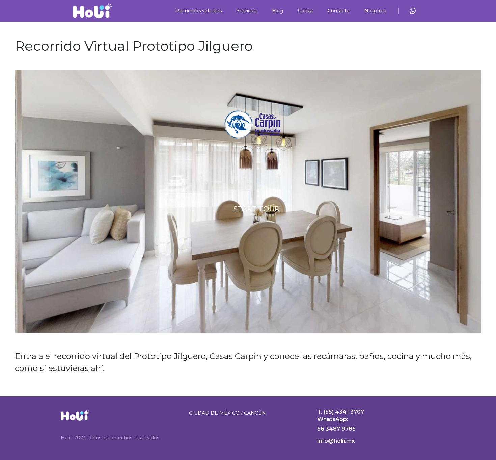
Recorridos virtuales (198, 11)
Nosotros (375, 11)
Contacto (339, 11)
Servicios (247, 11)
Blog (277, 11)
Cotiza (305, 11)
